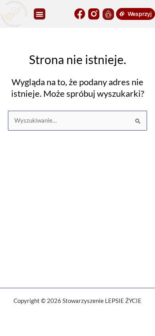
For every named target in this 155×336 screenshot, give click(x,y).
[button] (39, 14)
